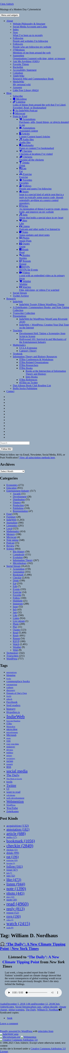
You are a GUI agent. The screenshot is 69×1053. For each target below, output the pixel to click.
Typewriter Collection (24, 313)
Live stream (19, 621)
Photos (25, 239)
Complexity (19, 554)
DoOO (8, 696)
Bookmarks (36, 147)
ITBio (9, 723)
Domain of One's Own (16, 693)
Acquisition (19, 569)
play (10, 897)
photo (15, 893)
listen (15, 884)
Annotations (28, 129)
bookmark (20, 841)
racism (9, 761)
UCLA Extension (28, 347)
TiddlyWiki (33, 77)
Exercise (25, 175)
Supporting (39, 57)
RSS (8, 767)
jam (10, 875)
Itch (15, 609)
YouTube (12, 808)
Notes (34, 233)
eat (12, 857)
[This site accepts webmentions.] (28, 1037)
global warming (16, 1009)
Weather (17, 647)
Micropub (11, 735)
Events (16, 589)
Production (18, 505)
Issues (41, 197)
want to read (13, 791)
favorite (10, 863)
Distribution (19, 499)
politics (9, 752)
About (9, 20)
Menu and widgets (9, 15)
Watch (16, 644)
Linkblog (39, 104)
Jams (41, 216)
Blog (8, 93)
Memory (10, 534)
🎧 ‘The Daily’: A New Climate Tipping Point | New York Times (32, 946)
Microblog (21, 99)
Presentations (19, 316)
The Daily (12, 775)
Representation (20, 511)
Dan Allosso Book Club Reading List (32, 385)
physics (9, 750)
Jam (15, 612)
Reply (16, 635)
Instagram (18, 603)
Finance (17, 502)
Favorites (25, 181)
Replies (24, 257)
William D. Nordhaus (48, 1009)
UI (7, 789)
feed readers (13, 705)
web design (10, 795)
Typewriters (12, 655)
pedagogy (10, 746)
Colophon (18, 73)
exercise (11, 860)
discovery (10, 690)
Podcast (10, 543)
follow (14, 866)
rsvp (13, 916)
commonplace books (18, 681)
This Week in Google (14, 779)
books (8, 678)
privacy (9, 756)
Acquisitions (44, 122)
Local (9, 528)
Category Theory (28, 350)
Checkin (17, 577)
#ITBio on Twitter (28, 382)
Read (15, 632)
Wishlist (25, 283)
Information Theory (23, 560)
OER (8, 741)
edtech (9, 699)
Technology (12, 653)
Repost (16, 638)
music (8, 738)
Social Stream (20, 293)
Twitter (11, 785)
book (9, 1018)
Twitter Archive (21, 295)
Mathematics (19, 345)
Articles (34, 135)
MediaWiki (22, 83)
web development (15, 798)
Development (19, 496)
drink (12, 853)
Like (15, 615)
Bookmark (18, 574)
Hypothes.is (13, 712)
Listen (16, 618)
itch (9, 873)
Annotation (18, 571)
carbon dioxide (50, 1006)
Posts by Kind (20, 116)
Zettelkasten (12, 811)
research (9, 764)
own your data (12, 744)
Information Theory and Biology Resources (35, 356)
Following (30, 39)
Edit (15, 586)
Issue (15, 606)
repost (12, 912)
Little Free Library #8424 (26, 90)
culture (9, 687)
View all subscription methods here (37, 457)
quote (11, 899)
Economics (12, 485)
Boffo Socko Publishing (25, 388)
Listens (39, 228)
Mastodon (10, 726)
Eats (22, 170)
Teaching (17, 330)
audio (11, 837)
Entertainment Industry (18, 490)
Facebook (11, 702)
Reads (23, 251)
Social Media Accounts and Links (30, 26)
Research (11, 298)
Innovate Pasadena (13, 721)
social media (17, 771)
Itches (43, 209)
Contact (10, 391)
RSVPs (28, 268)
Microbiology (20, 563)
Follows (35, 187)
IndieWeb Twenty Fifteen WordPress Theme (41, 304)
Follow (16, 598)
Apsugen (17, 87)
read (17, 903)
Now (28, 34)
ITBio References (28, 379)
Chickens (31, 158)
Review (10, 545)
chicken (12, 850)
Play (15, 626)
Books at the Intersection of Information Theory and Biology (46, 372)
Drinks (24, 164)
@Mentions (32, 51)
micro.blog (11, 729)
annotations (11, 672)
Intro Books (32, 376)
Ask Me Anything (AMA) (26, 61)
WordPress (11, 658)
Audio (3, 1004)
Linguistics (11, 525)
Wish (15, 650)
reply (15, 909)
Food (9, 514)
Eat (14, 583)
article (16, 833)
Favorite (17, 595)
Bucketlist (18, 67)
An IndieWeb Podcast (26, 110)
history (11, 709)
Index (16, 29)
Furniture (11, 516)
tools (9, 781)
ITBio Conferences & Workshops (36, 359)
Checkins (36, 152)
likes (23, 222)
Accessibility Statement (24, 70)
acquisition (17, 825)
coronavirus (11, 684)
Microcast (20, 113)
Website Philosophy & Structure (29, 23)
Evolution (18, 557)
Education (11, 488)
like (13, 879)
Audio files (26, 141)
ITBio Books (26, 368)
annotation (17, 829)
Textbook (17, 353)
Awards (17, 493)
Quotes (24, 245)
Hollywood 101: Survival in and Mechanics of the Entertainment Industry (42, 340)
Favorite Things (21, 64)
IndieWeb (18, 301)
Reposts (25, 262)
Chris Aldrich (7, 4)
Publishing (18, 508)
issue (12, 869)
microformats (12, 732)
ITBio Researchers (28, 365)
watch (18, 923)
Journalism (11, 522)
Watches (39, 288)
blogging (10, 675)
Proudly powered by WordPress (16, 1031)
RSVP (16, 641)
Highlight (17, 600)
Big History (19, 551)
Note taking (12, 540)
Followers (32, 45)
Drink (16, 580)
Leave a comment (9, 1023)
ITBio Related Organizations (33, 362)
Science (10, 548)
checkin (19, 845)
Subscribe (18, 96)
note (16, 888)
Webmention (15, 801)
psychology (10, 758)
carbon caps (35, 1006)
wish (9, 927)
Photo (16, 624)
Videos (42, 275)
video (9, 920)
